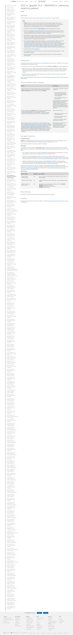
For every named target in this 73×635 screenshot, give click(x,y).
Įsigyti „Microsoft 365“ (42, 1)
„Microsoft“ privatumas (62, 621)
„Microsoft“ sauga (38, 619)
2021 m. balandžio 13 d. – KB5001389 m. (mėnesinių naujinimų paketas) (11, 295)
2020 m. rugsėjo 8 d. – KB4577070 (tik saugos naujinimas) (11, 349)
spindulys (31, 126)
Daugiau (35, 1)
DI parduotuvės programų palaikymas (52, 621)
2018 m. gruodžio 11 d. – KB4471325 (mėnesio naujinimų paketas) (11, 566)
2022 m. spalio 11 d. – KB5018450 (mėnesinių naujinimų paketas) (11, 135)
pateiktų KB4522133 (31, 31)
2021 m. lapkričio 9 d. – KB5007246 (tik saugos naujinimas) (11, 230)
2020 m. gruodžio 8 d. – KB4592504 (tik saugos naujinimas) (11, 320)
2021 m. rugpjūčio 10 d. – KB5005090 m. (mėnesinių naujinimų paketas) (11, 251)
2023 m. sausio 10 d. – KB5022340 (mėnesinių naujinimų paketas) (11, 110)
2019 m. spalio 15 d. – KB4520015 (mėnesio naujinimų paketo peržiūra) (11, 441)
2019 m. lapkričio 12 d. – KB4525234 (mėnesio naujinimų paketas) (11, 437)
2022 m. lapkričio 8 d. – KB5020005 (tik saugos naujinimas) (11, 130)
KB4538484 (48, 161)
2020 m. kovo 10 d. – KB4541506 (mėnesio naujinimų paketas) (11, 399)
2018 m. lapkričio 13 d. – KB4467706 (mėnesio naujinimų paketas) (11, 582)
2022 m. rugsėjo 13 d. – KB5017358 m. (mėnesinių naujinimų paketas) (11, 143)
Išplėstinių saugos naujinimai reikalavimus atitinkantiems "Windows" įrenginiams (43, 44)
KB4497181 (49, 33)
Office (23, 1)
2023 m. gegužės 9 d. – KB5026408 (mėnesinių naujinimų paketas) (11, 76)
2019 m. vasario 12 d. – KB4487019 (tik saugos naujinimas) (11, 545)
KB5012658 (46, 63)
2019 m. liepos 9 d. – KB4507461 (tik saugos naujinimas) (11, 487)
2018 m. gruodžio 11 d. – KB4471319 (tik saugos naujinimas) (11, 570)
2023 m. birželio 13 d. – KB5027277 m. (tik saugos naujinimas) (11, 72)
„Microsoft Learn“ (50, 619)
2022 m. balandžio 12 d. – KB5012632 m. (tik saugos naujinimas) (11, 189)
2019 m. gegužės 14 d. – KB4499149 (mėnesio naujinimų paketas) (11, 512)
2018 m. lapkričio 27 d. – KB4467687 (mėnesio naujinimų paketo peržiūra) (11, 574)
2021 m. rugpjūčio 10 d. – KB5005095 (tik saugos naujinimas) (11, 255)
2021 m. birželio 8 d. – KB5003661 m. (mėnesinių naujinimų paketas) (11, 279)
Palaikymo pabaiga (10, 7)
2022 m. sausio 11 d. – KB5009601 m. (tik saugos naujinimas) (11, 214)
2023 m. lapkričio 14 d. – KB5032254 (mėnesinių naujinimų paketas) (11, 26)
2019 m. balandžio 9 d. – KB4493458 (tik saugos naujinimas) (11, 524)
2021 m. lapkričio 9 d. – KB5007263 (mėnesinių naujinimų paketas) (11, 226)
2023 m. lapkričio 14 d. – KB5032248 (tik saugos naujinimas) (11, 31)
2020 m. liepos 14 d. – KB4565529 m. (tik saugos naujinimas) (11, 366)
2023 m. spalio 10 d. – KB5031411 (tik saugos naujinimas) (11, 39)
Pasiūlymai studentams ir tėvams (30, 627)
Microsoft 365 (19, 1)
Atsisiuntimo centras (17, 619)
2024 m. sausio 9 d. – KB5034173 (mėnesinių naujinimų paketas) (11, 10)
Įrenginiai (31, 1)
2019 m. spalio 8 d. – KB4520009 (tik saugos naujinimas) (11, 449)
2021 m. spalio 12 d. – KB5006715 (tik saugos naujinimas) (11, 239)
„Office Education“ (28, 624)
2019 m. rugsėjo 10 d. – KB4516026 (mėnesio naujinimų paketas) (11, 462)
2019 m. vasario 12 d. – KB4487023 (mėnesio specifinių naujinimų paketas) (12, 549)
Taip (39, 612)
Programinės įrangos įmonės (51, 628)
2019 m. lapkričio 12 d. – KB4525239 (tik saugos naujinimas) (11, 433)
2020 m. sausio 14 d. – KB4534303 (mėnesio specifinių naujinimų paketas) (12, 416)
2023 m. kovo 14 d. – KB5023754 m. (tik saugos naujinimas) (11, 97)
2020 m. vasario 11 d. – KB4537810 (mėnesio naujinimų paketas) (11, 403)
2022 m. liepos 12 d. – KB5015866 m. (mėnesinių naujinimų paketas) (11, 160)
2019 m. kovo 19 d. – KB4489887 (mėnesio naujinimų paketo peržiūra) (11, 528)
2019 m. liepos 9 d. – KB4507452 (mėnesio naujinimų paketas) (11, 482)
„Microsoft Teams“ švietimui (29, 621)
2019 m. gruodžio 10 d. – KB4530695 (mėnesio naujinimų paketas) (11, 424)
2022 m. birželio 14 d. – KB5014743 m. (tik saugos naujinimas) (11, 172)
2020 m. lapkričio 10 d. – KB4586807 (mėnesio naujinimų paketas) (11, 328)
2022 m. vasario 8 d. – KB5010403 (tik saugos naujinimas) (11, 205)
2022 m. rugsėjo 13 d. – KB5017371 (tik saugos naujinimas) (11, 147)
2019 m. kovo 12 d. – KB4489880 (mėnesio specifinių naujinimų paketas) (12, 532)
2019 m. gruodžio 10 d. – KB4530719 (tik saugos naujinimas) (11, 420)
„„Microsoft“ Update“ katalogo (62, 180)
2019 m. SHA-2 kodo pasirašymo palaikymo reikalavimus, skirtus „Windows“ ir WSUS (53, 158)
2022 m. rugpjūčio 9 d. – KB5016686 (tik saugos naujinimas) (11, 155)
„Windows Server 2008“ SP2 (11, 5)
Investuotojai (60, 622)
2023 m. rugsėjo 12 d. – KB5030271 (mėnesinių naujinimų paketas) (11, 43)
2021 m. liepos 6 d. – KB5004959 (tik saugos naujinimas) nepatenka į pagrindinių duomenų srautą (12, 274)
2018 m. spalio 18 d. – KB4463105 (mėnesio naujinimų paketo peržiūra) (11, 587)
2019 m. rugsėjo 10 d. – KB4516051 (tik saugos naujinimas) (11, 458)
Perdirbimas (16, 624)
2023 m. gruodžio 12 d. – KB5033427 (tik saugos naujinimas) (11, 22)
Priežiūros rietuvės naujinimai (53, 167)
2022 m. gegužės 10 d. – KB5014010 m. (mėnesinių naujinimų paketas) (11, 176)
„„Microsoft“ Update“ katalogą (31, 167)
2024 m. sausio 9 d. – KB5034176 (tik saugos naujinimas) (11, 14)
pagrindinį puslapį (27, 55)
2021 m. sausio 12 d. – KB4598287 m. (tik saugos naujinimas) (11, 316)
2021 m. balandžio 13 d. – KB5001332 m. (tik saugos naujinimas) (11, 299)
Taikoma (22, 11)
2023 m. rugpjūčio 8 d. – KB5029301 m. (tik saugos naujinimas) (11, 55)
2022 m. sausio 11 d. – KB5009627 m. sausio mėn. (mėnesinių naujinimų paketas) (12, 210)
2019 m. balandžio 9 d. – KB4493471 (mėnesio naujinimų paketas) (11, 520)
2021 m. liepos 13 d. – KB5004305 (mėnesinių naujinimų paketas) (11, 259)
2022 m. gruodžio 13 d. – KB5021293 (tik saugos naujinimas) (11, 122)
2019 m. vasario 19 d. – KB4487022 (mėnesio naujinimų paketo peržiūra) (11, 541)
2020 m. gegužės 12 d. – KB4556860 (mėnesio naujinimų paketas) (11, 383)
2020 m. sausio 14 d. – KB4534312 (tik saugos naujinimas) (11, 412)
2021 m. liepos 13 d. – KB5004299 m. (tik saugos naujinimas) (11, 264)
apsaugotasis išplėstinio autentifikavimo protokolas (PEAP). (31, 127)
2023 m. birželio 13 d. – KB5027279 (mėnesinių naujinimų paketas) (11, 68)
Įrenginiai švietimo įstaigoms (29, 619)
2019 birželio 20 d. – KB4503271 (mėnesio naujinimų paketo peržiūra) (11, 491)
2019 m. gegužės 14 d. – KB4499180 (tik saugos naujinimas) (11, 507)
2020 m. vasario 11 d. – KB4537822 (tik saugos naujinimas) (11, 408)
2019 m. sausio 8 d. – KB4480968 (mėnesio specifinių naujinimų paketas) (12, 562)
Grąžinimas (16, 621)
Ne (45, 612)
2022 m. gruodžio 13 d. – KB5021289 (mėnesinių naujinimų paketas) (11, 118)
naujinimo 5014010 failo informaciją (48, 194)
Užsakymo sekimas (17, 622)
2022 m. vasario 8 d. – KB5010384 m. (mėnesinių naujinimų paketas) (11, 201)
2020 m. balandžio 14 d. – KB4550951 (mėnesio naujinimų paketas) (11, 391)
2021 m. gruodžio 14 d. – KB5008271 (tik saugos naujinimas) (11, 222)
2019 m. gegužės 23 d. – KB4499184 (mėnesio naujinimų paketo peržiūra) (11, 503)
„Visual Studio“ (50, 629)
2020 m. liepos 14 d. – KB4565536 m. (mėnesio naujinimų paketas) (11, 362)
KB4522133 (62, 140)
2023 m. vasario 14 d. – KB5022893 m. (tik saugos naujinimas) (11, 105)
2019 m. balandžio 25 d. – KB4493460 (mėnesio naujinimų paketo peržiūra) (11, 516)
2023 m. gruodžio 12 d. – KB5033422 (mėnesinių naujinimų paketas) (11, 18)
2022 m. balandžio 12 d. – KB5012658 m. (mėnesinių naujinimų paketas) (11, 185)
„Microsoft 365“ (38, 624)
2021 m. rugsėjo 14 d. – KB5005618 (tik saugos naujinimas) (11, 247)
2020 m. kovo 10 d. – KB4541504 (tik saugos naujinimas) (11, 395)
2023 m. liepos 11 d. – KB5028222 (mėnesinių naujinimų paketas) (11, 60)
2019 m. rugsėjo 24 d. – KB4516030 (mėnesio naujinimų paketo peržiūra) (11, 453)
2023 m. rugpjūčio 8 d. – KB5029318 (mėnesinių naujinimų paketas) (11, 51)
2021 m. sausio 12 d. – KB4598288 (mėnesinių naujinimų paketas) (11, 312)
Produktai (26, 1)
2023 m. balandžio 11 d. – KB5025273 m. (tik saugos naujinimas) (11, 89)
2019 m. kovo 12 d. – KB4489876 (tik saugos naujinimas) (11, 537)
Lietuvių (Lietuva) (7, 632)
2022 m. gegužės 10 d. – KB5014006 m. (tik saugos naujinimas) (11, 180)
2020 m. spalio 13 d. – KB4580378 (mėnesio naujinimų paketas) (11, 337)
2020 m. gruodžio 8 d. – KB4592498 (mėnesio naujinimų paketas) (11, 324)
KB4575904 (40, 162)
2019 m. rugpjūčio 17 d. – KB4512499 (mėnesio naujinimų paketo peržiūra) (11, 466)
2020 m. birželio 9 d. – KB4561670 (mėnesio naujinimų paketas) (11, 374)
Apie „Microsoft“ (61, 619)
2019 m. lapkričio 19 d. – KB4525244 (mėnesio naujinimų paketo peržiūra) (11, 428)
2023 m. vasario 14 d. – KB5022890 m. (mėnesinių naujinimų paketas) (11, 101)
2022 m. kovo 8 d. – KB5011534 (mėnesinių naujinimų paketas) (11, 193)
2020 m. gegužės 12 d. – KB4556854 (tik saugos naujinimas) (11, 378)
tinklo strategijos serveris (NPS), (34, 125)
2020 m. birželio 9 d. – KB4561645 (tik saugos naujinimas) (11, 370)
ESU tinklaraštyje (36, 48)
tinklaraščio (62, 104)
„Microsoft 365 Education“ (29, 622)
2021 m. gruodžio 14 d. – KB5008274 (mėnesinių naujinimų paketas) (11, 218)
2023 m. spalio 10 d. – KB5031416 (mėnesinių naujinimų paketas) (11, 35)
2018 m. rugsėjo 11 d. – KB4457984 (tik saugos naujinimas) (11, 607)
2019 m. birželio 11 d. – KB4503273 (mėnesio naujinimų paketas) (11, 495)
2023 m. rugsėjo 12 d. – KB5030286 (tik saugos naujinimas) (11, 47)
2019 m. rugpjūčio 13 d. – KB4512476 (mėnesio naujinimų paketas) (11, 470)
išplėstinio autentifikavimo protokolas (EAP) (40, 126)
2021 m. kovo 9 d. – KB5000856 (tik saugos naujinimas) (11, 308)
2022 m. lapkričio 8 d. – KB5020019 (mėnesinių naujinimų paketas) (11, 126)
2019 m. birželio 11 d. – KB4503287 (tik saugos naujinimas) (11, 499)
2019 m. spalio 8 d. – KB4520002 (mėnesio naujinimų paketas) (11, 445)
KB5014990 (61, 123)
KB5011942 (58, 165)
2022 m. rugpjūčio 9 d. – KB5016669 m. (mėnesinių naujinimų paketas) (11, 151)
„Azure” (37, 621)
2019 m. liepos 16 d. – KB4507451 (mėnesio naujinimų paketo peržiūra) (11, 478)
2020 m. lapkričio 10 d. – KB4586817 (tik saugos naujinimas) (11, 333)
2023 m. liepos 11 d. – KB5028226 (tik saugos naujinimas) (11, 64)
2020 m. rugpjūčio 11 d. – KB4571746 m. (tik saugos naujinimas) (11, 353)
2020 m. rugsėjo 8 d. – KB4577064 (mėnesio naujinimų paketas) (11, 345)
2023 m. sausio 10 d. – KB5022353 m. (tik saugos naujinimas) (11, 114)
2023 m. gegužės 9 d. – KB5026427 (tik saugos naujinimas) (11, 80)
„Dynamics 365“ (38, 622)
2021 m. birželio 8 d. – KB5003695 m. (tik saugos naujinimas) (11, 283)
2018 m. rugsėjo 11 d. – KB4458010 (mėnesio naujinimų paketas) (11, 603)
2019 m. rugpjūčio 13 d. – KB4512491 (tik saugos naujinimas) (11, 474)
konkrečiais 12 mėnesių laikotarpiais (53, 36)
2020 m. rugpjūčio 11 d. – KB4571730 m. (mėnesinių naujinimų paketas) (11, 358)
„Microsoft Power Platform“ (51, 626)
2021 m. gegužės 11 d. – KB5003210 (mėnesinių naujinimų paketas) (11, 287)
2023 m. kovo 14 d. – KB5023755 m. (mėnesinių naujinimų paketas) (11, 93)
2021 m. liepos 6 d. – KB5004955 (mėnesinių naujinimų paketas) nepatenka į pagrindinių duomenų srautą (12, 268)
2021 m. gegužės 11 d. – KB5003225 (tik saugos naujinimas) (11, 291)
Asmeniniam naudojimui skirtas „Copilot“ (9, 619)
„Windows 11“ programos (7, 622)
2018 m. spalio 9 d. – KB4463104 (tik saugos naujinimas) (11, 591)
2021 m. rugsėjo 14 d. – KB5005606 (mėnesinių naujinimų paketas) (11, 243)
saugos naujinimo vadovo (51, 77)
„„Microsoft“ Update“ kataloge (52, 163)
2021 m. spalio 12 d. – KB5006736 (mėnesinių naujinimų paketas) (11, 234)
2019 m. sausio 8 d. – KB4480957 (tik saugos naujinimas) (11, 557)
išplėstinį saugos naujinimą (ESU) (36, 30)
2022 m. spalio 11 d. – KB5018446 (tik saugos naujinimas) (11, 139)
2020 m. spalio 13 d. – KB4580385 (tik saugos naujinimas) (11, 341)
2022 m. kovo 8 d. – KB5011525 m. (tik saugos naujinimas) (11, 197)
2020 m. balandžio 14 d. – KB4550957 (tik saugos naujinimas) (11, 387)
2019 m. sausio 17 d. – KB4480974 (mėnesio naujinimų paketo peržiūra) (11, 553)
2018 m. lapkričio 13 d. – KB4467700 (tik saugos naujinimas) (11, 578)
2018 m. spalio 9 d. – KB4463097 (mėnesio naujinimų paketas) (11, 595)
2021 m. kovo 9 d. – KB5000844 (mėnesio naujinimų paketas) (11, 303)
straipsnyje (32, 52)
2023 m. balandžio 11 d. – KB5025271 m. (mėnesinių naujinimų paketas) (11, 85)
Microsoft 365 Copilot (39, 627)
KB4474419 (35, 156)
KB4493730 (45, 152)
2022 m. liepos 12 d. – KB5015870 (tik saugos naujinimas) (11, 164)
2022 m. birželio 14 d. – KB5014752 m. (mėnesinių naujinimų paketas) (11, 168)
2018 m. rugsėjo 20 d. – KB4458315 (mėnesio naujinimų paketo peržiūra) (11, 599)
